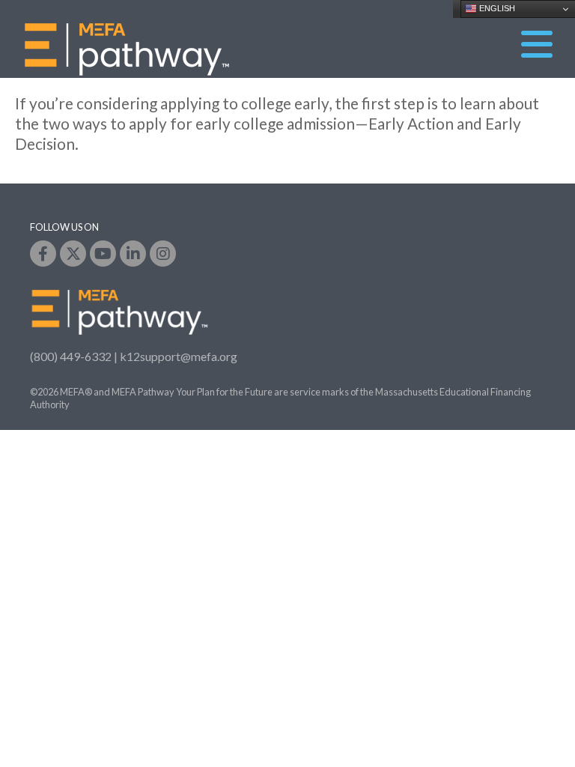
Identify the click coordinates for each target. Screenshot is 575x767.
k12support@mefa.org (178, 356)
